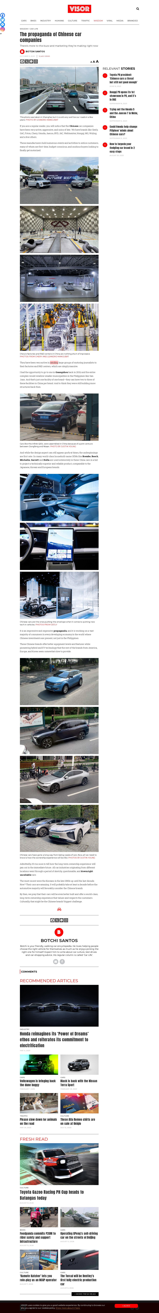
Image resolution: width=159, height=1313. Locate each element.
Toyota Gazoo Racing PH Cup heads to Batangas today (52, 1195)
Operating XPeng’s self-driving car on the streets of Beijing (79, 1235)
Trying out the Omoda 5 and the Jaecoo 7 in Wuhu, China (124, 113)
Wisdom (98, 21)
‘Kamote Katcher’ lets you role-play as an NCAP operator (38, 1278)
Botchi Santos (35, 51)
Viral (110, 21)
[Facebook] (22, 61)
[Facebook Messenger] (31, 61)
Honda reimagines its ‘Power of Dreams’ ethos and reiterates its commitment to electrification (54, 1040)
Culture (72, 21)
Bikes (33, 21)
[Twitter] (2, 20)
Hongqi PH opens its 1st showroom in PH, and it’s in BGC (123, 96)
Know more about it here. (68, 1308)
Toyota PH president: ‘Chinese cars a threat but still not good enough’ (123, 78)
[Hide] (1, 34)
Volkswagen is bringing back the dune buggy (38, 1083)
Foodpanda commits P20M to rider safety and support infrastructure (38, 1237)
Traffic (85, 21)
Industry (45, 21)
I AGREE (126, 1306)
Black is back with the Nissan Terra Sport (78, 1083)
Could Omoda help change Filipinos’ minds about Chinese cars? (123, 130)
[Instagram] (36, 61)
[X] (27, 61)
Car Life (34, 29)
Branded (132, 21)
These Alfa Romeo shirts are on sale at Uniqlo (77, 1121)
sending (54, 362)
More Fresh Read (86, 1294)
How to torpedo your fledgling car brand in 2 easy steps (122, 147)
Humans (59, 21)
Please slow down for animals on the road (38, 1121)
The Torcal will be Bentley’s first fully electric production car (78, 1280)
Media (120, 21)
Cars (24, 21)
